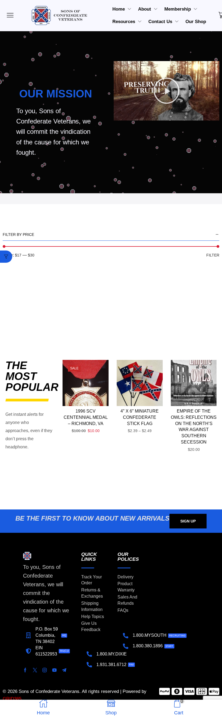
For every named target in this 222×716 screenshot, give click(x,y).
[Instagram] (45, 670)
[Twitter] (35, 670)
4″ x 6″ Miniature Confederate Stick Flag (139, 417)
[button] (166, 90)
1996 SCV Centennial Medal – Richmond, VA (86, 417)
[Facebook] (25, 670)
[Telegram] (64, 670)
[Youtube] (54, 670)
